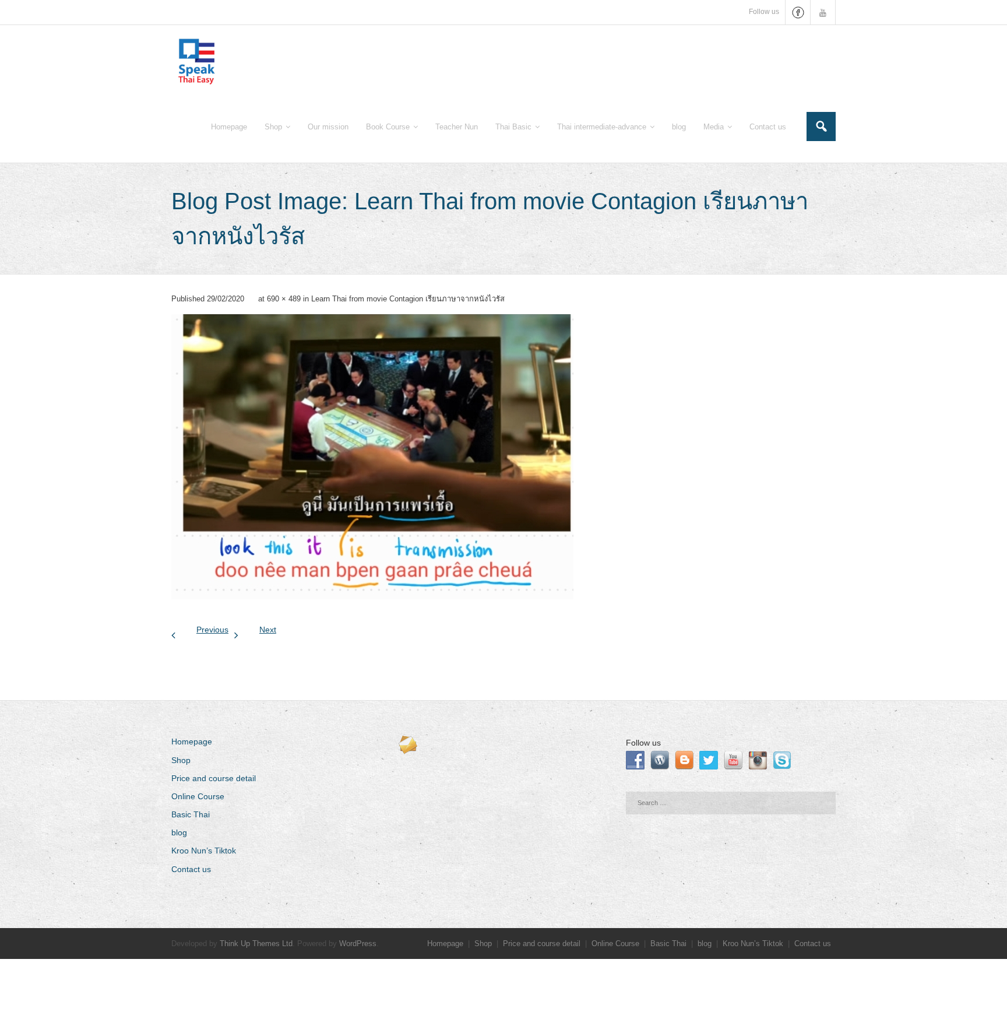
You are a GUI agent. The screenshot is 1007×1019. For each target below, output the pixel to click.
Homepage (191, 741)
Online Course (197, 796)
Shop (181, 760)
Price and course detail (213, 778)
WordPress (357, 943)
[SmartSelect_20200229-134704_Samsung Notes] (372, 456)
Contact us (191, 869)
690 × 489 (284, 298)
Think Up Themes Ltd (256, 943)
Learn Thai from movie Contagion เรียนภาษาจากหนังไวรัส (408, 298)
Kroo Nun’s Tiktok (203, 850)
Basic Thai (190, 814)
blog (179, 832)
